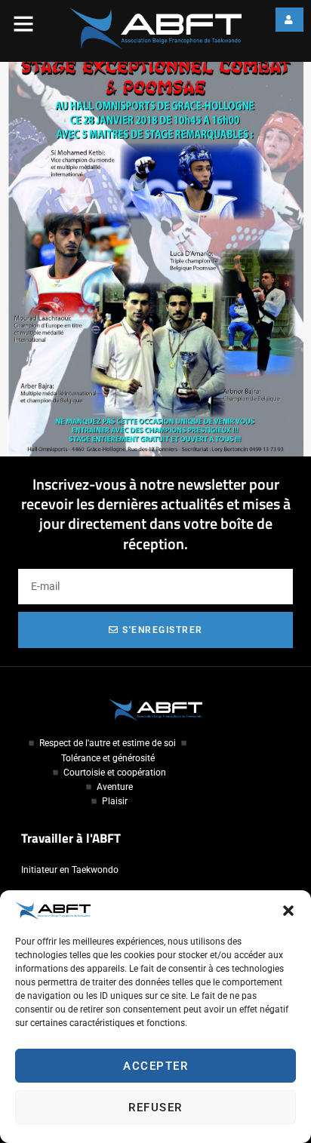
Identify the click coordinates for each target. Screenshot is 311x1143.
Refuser (155, 1107)
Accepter (155, 1066)
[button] (288, 910)
